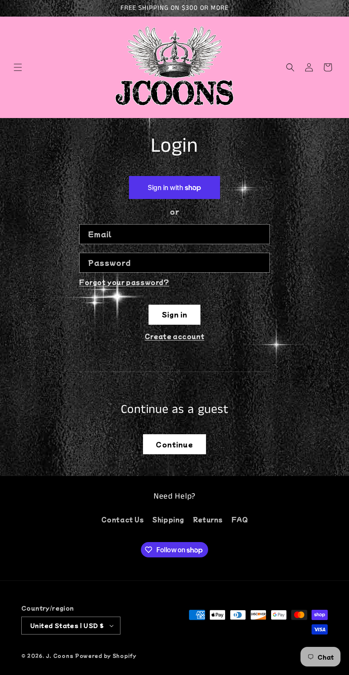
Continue (174, 444)
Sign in (174, 314)
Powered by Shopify (106, 655)
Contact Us (122, 519)
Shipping (168, 519)
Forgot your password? (124, 282)
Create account (174, 336)
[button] (18, 67)
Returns (208, 519)
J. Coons (60, 655)
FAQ (240, 519)
